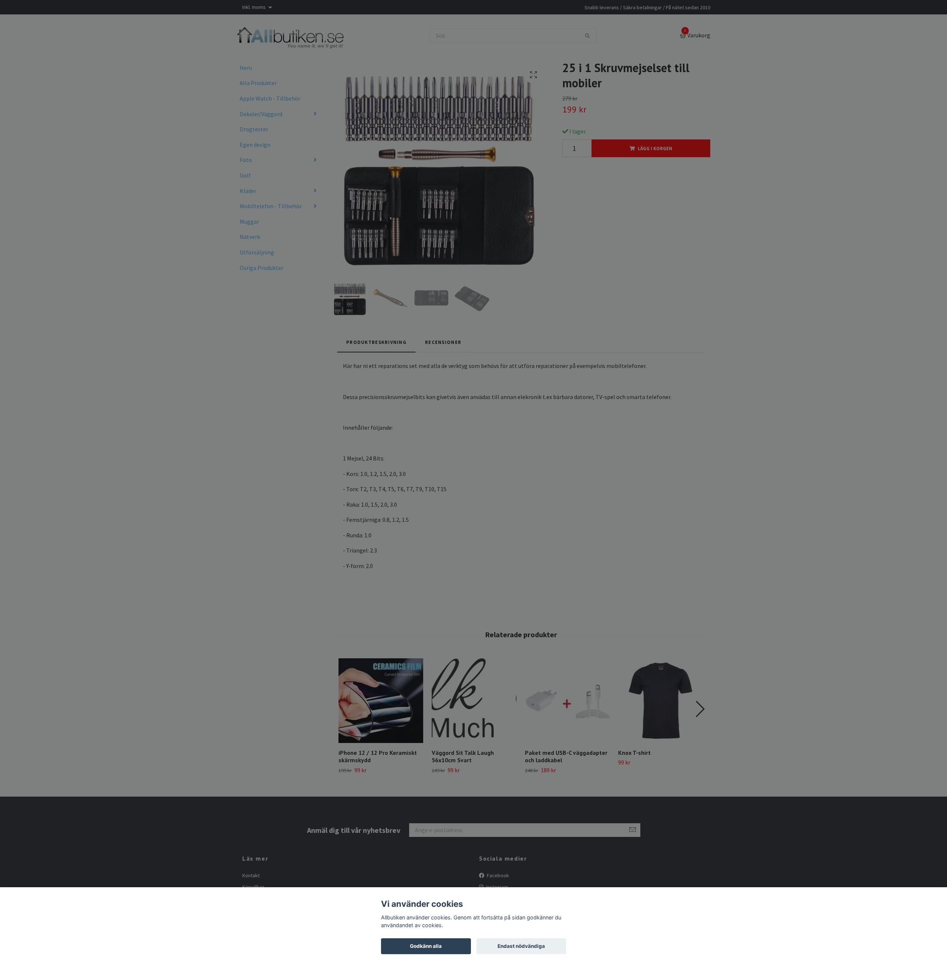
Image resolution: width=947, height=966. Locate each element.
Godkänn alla (426, 946)
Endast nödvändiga (521, 946)
